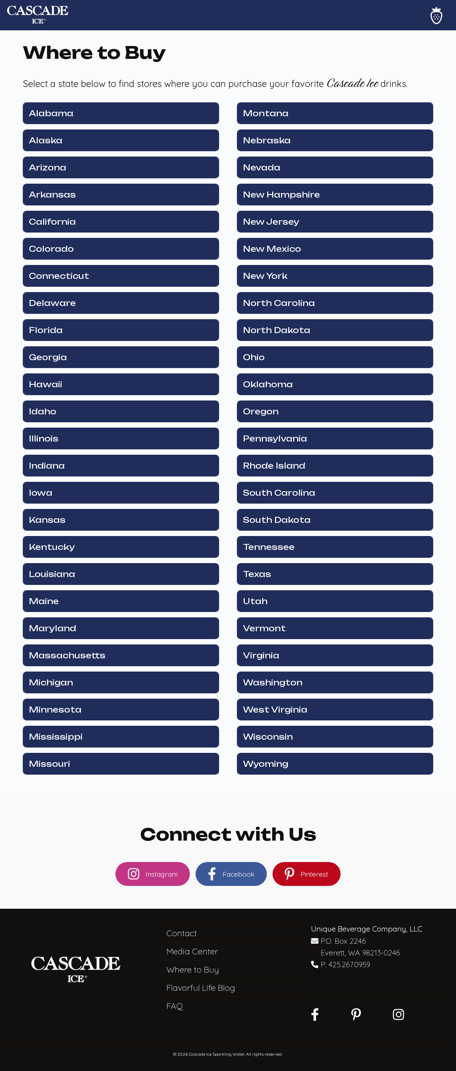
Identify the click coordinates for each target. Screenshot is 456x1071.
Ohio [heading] (254, 357)
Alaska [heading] (45, 140)
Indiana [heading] (47, 465)
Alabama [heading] (51, 113)
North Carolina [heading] (279, 303)
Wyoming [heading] (265, 764)
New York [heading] (265, 276)
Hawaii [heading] (45, 384)
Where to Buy (192, 969)
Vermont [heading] (264, 628)
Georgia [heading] (48, 357)
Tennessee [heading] (269, 547)
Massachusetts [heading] (67, 655)
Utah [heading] (255, 601)
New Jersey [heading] (271, 221)
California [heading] (52, 221)
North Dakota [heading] (276, 330)
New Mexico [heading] (272, 249)
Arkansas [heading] (52, 194)
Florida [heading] (46, 330)
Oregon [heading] (261, 411)
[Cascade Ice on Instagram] (398, 1014)
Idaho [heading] (42, 411)
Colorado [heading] (51, 249)
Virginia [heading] (261, 655)
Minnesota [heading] (55, 709)
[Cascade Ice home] (37, 15)
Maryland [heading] (52, 628)
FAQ (174, 1005)
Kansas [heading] (47, 520)
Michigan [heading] (51, 682)
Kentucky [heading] (52, 547)
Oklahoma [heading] (268, 384)
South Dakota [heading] (277, 520)
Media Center (192, 951)
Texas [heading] (257, 574)
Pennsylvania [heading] (275, 438)
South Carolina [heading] (279, 493)
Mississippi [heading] (56, 736)
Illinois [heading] (43, 438)
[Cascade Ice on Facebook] (315, 1014)
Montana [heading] (266, 113)
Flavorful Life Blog (200, 987)
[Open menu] (436, 15)
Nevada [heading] (261, 167)
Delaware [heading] (52, 303)
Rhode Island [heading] (274, 465)
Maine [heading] (44, 601)
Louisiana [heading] (52, 574)
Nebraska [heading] (267, 140)
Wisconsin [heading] (268, 736)
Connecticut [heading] (59, 276)
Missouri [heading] (49, 764)
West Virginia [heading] (275, 709)
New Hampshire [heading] (281, 194)
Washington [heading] (272, 682)
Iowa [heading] (40, 493)
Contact (181, 933)
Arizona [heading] (47, 167)
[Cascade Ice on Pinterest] (356, 1014)
